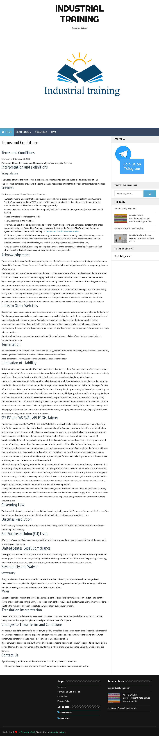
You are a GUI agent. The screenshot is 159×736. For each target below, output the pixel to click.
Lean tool (22, 132)
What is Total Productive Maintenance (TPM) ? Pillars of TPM (141, 238)
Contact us (62, 696)
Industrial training (79, 13)
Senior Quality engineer (125, 208)
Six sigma (41, 132)
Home (8, 132)
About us (61, 687)
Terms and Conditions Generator (62, 231)
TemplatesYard (28, 732)
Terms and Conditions (68, 691)
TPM (53, 132)
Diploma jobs (66, 712)
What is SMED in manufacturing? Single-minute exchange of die (140, 218)
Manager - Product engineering (128, 228)
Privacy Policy (63, 700)
